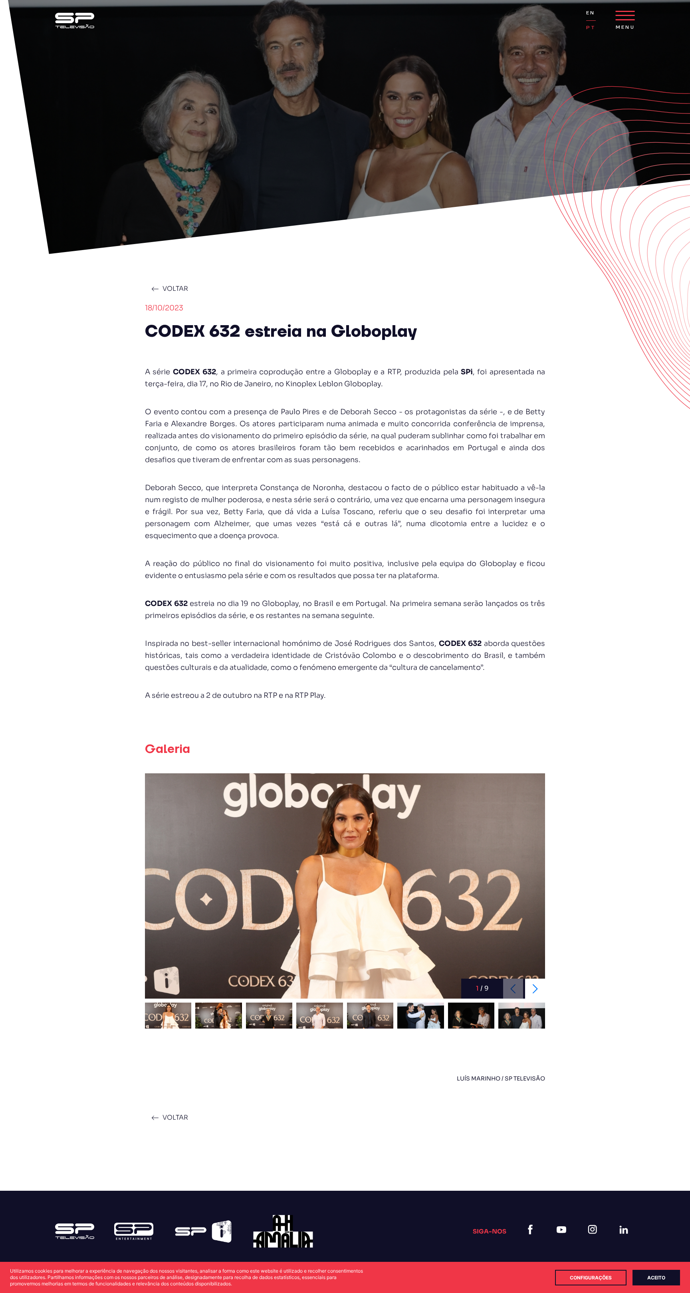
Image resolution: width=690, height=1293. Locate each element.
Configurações (591, 1278)
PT (591, 28)
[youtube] (563, 1239)
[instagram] (594, 1239)
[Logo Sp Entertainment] (133, 1231)
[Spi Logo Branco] (203, 1231)
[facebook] (531, 1239)
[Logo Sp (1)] (74, 20)
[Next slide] (535, 989)
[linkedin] (625, 1239)
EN (590, 13)
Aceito (656, 1278)
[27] (283, 1231)
